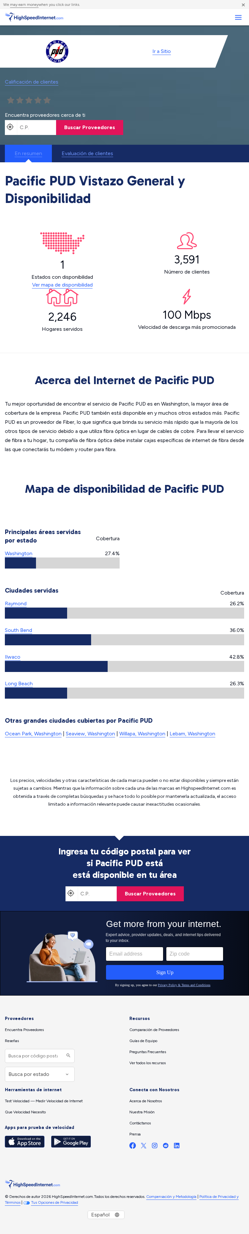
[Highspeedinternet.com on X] (143, 1147)
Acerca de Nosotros (145, 1101)
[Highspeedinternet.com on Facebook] (132, 1147)
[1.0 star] (10, 100)
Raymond (16, 603)
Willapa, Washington (142, 734)
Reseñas (12, 1041)
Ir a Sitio (161, 51)
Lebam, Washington (192, 734)
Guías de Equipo (143, 1041)
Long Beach (19, 683)
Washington (18, 553)
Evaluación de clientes (87, 153)
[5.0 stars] (47, 100)
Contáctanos (140, 1123)
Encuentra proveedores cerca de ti (45, 115)
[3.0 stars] (28, 100)
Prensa (135, 1134)
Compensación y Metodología (171, 1196)
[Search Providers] (67, 1056)
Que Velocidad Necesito (25, 1112)
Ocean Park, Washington (33, 734)
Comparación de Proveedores (154, 1029)
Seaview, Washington (90, 734)
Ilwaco (12, 657)
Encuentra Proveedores (24, 1029)
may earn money (24, 4)
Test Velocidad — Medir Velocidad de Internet (44, 1101)
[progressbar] (62, 563)
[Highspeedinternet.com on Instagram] (154, 1147)
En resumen (28, 153)
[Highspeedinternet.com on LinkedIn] (176, 1147)
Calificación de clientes (31, 82)
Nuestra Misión (142, 1112)
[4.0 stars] (37, 100)
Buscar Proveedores (89, 127)
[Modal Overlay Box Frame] (124, 953)
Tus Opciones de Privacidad (54, 1202)
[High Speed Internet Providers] (34, 17)
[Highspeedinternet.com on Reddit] (165, 1147)
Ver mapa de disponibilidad (62, 285)
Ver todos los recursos (147, 1063)
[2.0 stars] (19, 100)
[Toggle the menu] (238, 17)
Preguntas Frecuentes (147, 1052)
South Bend (18, 630)
